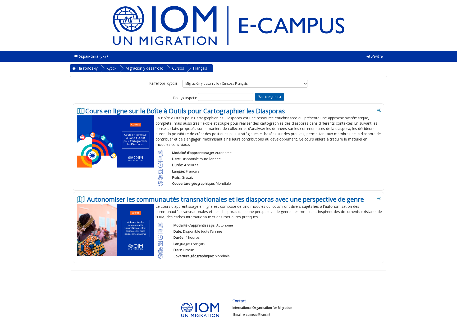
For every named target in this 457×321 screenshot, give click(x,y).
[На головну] (228, 25)
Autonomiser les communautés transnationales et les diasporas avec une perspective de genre (224, 199)
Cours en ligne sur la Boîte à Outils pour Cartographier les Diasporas (185, 111)
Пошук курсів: (185, 97)
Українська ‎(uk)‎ (92, 56)
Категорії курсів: (163, 83)
